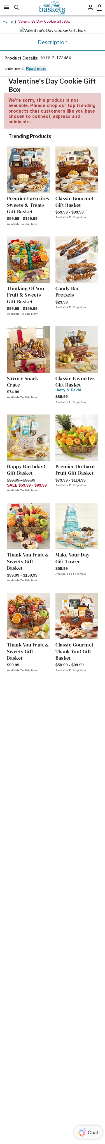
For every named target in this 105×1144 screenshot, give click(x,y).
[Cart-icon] (99, 7)
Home (8, 21)
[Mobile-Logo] (52, 7)
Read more (36, 68)
